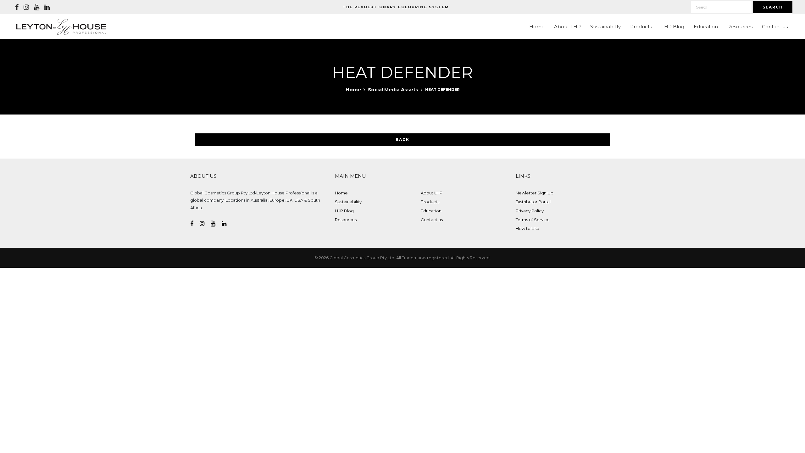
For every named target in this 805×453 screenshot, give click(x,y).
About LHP (567, 27)
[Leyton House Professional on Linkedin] (47, 7)
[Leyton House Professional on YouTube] (36, 7)
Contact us (775, 27)
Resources (739, 27)
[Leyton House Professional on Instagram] (26, 7)
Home (537, 27)
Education (706, 27)
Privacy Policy (530, 210)
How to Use (527, 228)
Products (641, 27)
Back (402, 139)
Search (773, 7)
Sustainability (605, 27)
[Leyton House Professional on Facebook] (17, 7)
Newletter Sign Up (534, 192)
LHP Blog (672, 27)
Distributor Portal (533, 201)
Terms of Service (533, 219)
